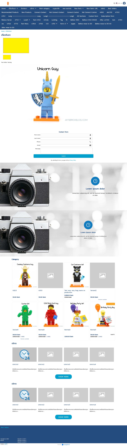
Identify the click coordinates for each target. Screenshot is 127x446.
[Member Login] (124, 3)
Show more (63, 376)
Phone (38, 142)
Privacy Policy (73, 160)
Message (37, 149)
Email (38, 145)
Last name (37, 138)
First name (37, 135)
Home (2, 31)
